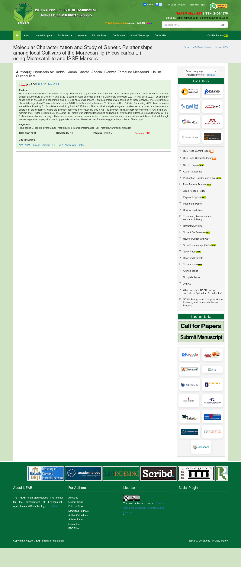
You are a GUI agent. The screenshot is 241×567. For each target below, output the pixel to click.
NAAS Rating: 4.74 (189, 13)
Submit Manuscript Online (197, 245)
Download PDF (142, 133)
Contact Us (160, 35)
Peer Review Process (195, 184)
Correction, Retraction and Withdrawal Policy (197, 218)
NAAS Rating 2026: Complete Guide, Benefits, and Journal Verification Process (203, 302)
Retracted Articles (193, 226)
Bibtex (81, 144)
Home (186, 46)
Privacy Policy (220, 540)
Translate (211, 74)
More (54, 506)
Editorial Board (99, 35)
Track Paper (189, 251)
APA (21, 144)
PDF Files (73, 528)
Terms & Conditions (199, 540)
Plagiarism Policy (192, 203)
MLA (61, 144)
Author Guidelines (192, 171)
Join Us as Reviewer (175, 4)
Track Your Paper (197, 4)
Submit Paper (75, 519)
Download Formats (193, 258)
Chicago (36, 144)
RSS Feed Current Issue (196, 150)
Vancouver (70, 144)
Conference (119, 35)
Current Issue (190, 264)
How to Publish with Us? (196, 238)
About (27, 35)
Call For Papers (215, 35)
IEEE (54, 144)
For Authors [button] (64, 35)
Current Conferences (194, 232)
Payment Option (192, 197)
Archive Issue (190, 270)
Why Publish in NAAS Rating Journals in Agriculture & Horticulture (203, 291)
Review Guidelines (193, 210)
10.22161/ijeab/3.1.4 (48, 84)
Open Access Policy (194, 190)
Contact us (74, 524)
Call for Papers (191, 165)
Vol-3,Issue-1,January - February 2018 (210, 46)
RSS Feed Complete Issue (197, 158)
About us (73, 497)
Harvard (46, 144)
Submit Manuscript (139, 35)
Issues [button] (81, 35)
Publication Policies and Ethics (200, 178)
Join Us (187, 283)
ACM (27, 144)
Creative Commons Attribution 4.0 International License (144, 508)
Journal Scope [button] (42, 35)
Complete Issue (191, 277)
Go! (223, 24)
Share (150, 4)
